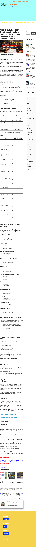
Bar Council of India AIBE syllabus (12, 489)
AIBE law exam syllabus (9, 488)
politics (28, 151)
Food (28, 125)
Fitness (28, 123)
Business (29, 105)
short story (29, 154)
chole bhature (30, 110)
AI (27, 98)
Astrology (29, 101)
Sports (23, 1)
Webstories (11, 4)
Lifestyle (29, 146)
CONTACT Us (6, 519)
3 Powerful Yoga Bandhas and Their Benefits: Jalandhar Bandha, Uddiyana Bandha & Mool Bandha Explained (17, 496)
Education (29, 115)
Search (27, 31)
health (28, 137)
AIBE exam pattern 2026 (6, 487)
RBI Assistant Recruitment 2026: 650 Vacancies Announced (10, 460)
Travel (28, 164)
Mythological (30, 149)
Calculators (29, 108)
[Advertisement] (18, 14)
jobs (28, 141)
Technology (15, 1)
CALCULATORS (16, 4)
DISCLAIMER (6, 533)
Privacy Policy (25, 539)
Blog (10, 1)
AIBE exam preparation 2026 (14, 487)
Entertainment (28, 1)
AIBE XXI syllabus (16, 488)
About (5, 526)
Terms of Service (30, 539)
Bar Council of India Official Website (6, 465)
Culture (19, 1)
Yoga (28, 169)
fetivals (28, 120)
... (7, 506)
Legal (2, 484)
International (30, 139)
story (28, 159)
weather (29, 166)
